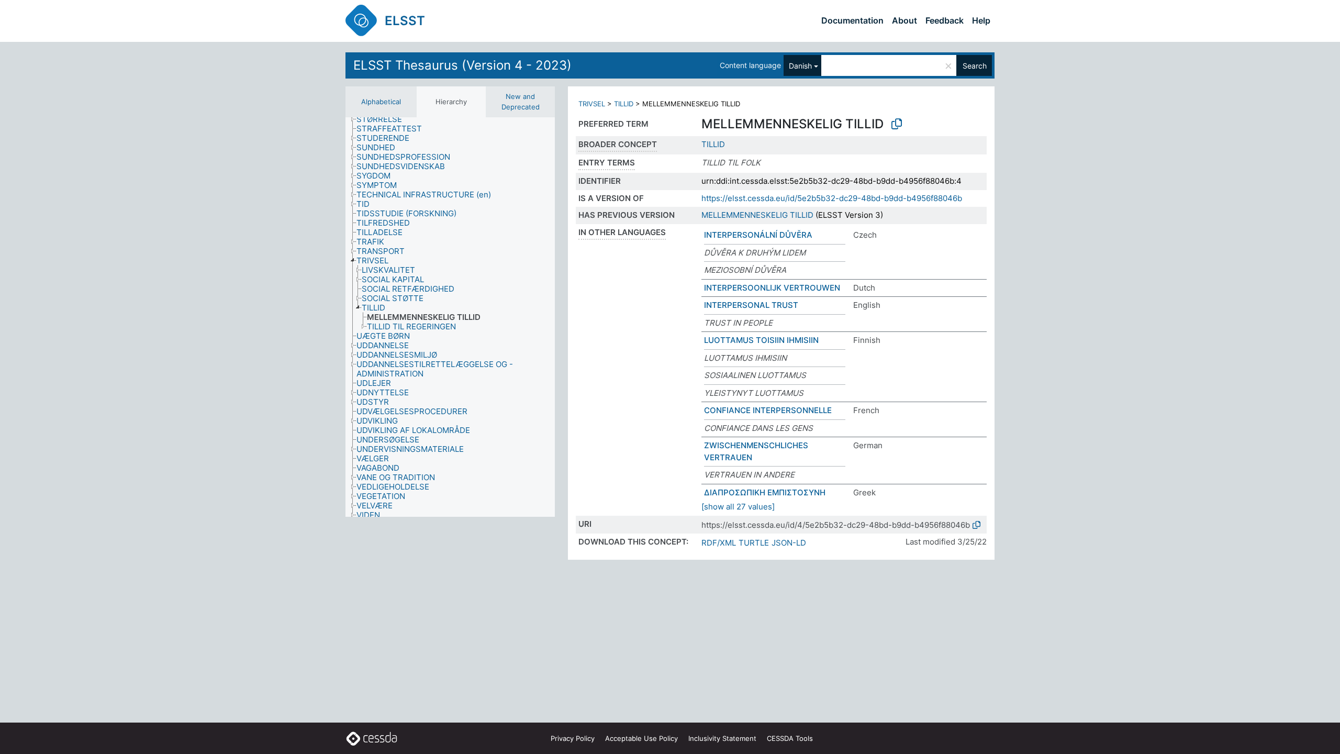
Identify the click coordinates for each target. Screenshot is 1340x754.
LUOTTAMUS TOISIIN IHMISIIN (761, 340)
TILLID (623, 103)
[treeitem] (383, 119)
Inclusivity (722, 738)
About (904, 20)
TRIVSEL (591, 103)
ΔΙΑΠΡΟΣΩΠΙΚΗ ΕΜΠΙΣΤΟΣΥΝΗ (764, 492)
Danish (800, 65)
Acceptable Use (641, 738)
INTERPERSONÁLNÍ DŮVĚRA (758, 235)
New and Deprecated (520, 101)
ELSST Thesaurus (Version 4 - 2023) (462, 65)
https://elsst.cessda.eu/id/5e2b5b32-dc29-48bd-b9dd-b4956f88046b (831, 198)
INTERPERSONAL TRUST (751, 305)
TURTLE (754, 543)
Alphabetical (381, 101)
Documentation (852, 20)
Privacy (573, 738)
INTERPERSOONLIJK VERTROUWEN (772, 288)
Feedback (944, 20)
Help (981, 20)
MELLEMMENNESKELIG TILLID (757, 215)
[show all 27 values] (738, 507)
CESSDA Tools (790, 738)
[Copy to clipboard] (896, 124)
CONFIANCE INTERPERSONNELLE (768, 410)
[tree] (450, 317)
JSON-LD (789, 543)
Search (975, 65)
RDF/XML (718, 543)
